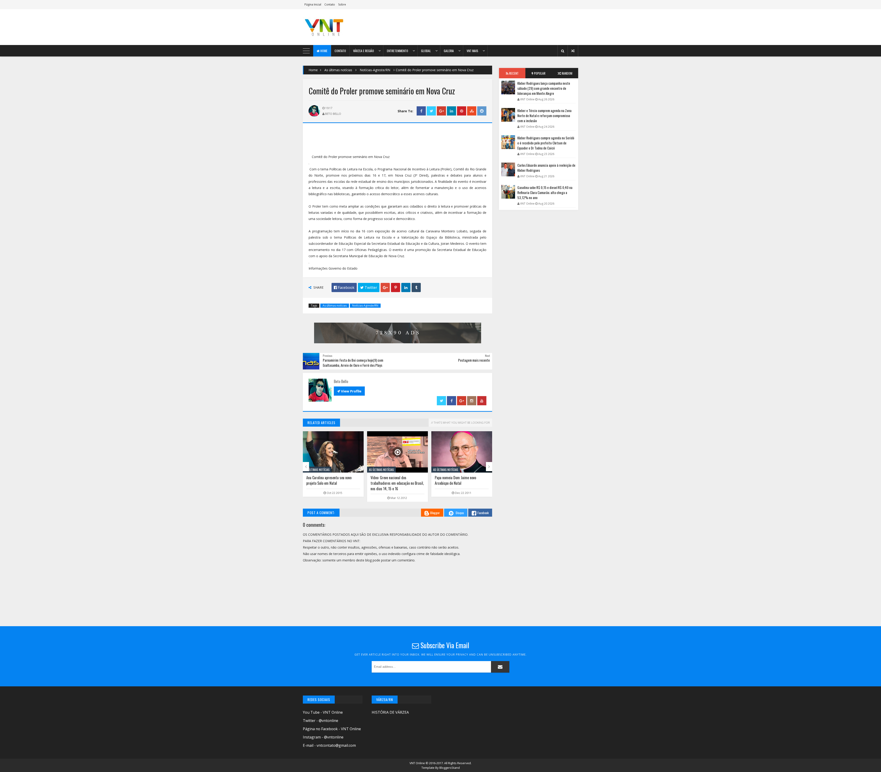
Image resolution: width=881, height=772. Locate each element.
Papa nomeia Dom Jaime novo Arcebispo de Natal (455, 480)
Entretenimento (397, 50)
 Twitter (368, 287)
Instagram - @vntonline (323, 737)
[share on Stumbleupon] (471, 111)
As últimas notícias (338, 70)
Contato (329, 4)
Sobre (342, 4)
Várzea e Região (363, 50)
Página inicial (312, 4)
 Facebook (344, 287)
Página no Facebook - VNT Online (332, 728)
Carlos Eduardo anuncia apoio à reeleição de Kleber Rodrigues (546, 168)
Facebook (483, 512)
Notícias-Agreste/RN (375, 70)
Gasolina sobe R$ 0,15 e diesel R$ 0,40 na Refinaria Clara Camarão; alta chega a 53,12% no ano (544, 192)
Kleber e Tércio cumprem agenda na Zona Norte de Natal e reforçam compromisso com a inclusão (544, 115)
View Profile (349, 391)
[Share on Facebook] (421, 111)
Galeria (449, 50)
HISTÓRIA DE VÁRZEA (390, 712)
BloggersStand (449, 768)
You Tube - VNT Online (323, 712)
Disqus (460, 512)
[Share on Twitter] (431, 111)
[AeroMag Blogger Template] (343, 27)
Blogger (435, 512)
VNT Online (418, 763)
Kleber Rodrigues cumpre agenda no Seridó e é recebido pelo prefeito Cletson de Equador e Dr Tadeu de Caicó (545, 142)
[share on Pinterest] (461, 111)
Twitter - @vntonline (320, 720)
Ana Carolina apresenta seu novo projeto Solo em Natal (328, 480)
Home (323, 50)
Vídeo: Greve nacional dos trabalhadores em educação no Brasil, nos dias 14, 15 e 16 (397, 483)
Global (426, 50)
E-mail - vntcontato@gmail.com (329, 745)
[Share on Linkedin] (451, 111)
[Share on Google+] (441, 111)
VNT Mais (472, 50)
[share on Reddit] (481, 111)
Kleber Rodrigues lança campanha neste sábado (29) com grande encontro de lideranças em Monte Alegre (543, 88)
